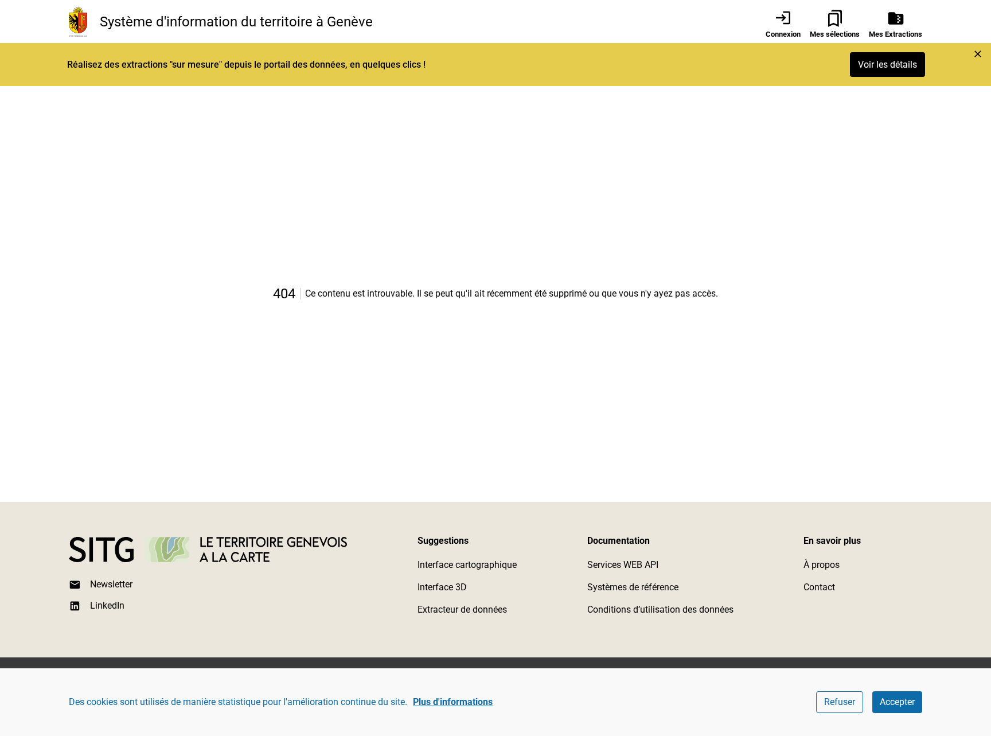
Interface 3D (442, 587)
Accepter (897, 701)
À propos (821, 564)
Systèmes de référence (632, 587)
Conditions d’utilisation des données (660, 609)
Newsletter (111, 584)
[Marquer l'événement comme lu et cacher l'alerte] (977, 54)
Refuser (839, 701)
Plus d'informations (453, 701)
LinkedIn (107, 605)
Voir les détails (887, 64)
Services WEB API (622, 564)
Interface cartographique (467, 564)
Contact (819, 587)
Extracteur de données (462, 609)
